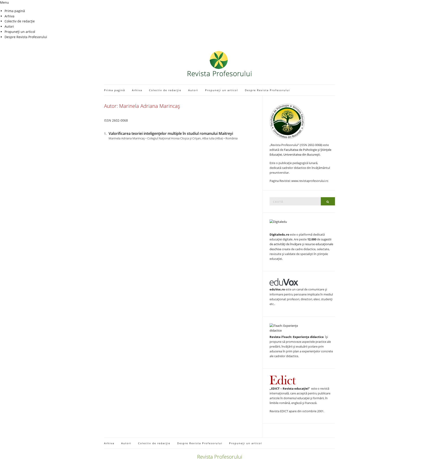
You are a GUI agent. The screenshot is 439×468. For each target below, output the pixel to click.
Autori (9, 26)
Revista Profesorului (219, 456)
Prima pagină (15, 11)
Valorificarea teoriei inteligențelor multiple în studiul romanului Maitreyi (171, 133)
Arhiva (9, 16)
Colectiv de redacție (20, 21)
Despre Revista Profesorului (26, 37)
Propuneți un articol (20, 31)
